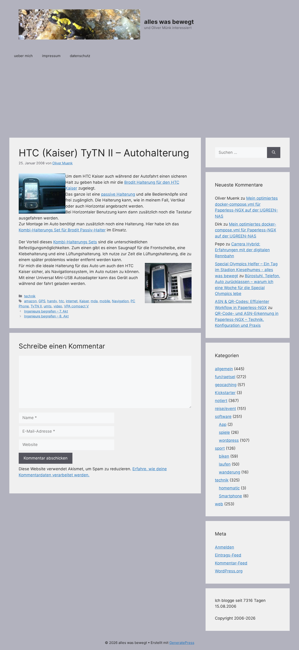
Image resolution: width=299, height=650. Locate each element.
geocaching (225, 384)
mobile (105, 301)
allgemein (224, 368)
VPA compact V (76, 306)
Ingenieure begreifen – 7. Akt (46, 311)
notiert (221, 400)
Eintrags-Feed (228, 555)
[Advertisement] (149, 98)
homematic (229, 488)
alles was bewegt (169, 21)
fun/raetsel (225, 376)
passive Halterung (118, 194)
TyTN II (36, 306)
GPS (42, 301)
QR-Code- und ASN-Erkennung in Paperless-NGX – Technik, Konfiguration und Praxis (246, 319)
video (57, 306)
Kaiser (84, 301)
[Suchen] (273, 152)
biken (224, 456)
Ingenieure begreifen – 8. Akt (46, 316)
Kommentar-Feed (231, 563)
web (219, 504)
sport (220, 448)
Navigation (120, 301)
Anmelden (224, 547)
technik (30, 296)
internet (72, 301)
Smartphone (230, 496)
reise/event (225, 408)
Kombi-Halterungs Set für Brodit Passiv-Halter (62, 230)
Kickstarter (225, 392)
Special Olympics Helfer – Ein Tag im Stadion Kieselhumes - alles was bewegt (246, 270)
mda (94, 301)
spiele (224, 432)
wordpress (229, 440)
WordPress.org (228, 571)
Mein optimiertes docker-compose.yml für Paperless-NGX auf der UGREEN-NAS (245, 230)
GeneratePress (181, 642)
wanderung (229, 472)
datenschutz (80, 56)
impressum (51, 56)
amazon (30, 301)
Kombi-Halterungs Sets (75, 242)
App (222, 424)
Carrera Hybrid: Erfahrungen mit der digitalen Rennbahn (242, 250)
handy (52, 301)
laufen (225, 464)
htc (61, 301)
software (223, 416)
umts (48, 306)
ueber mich (23, 56)
